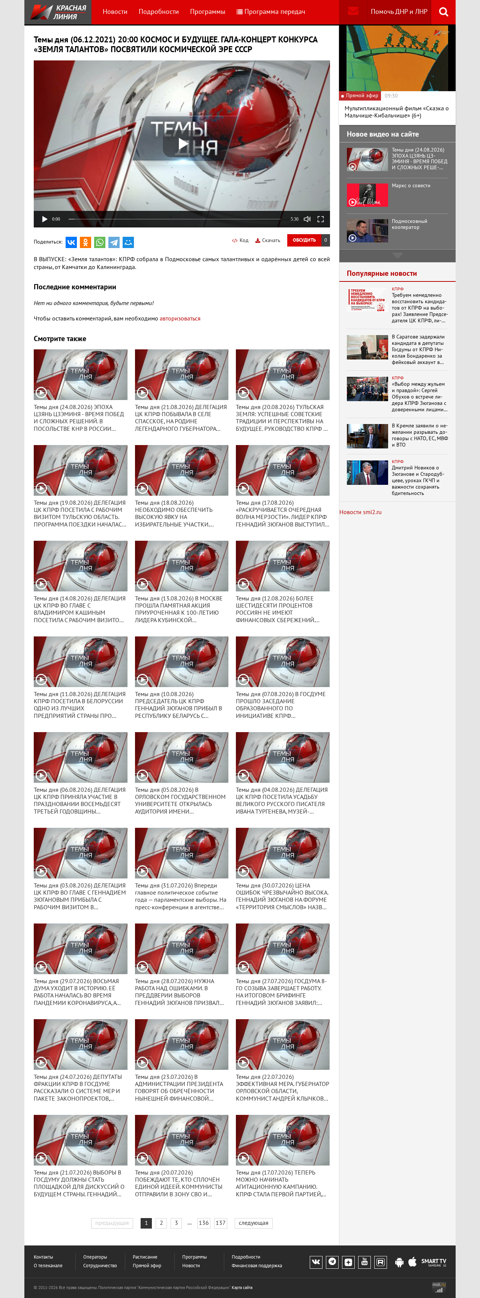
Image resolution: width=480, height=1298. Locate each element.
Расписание (145, 1257)
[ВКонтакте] (71, 242)
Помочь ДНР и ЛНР (399, 12)
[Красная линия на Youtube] (364, 1262)
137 (221, 1223)
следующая (253, 1223)
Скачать (271, 240)
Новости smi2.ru (360, 512)
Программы (207, 12)
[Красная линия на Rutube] (380, 1262)
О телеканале (48, 1265)
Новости (115, 12)
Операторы (95, 1257)
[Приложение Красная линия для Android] (399, 1263)
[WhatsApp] (99, 242)
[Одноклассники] (85, 242)
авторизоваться (180, 318)
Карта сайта (242, 1287)
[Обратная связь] (353, 12)
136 (204, 1223)
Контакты (43, 1257)
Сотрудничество (100, 1265)
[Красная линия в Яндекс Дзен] (348, 1262)
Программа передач (274, 12)
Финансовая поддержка (257, 1265)
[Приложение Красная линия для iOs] (412, 1263)
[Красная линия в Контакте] (316, 1262)
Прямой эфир (147, 1265)
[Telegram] (114, 242)
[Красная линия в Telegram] (332, 1262)
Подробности (159, 12)
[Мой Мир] (128, 242)
